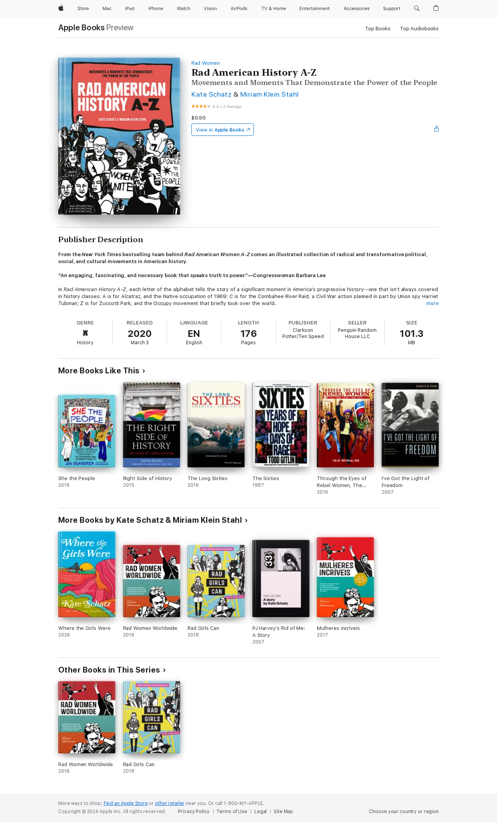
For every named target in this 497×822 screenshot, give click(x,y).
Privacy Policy (193, 811)
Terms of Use (231, 811)
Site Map (283, 811)
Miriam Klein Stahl (269, 94)
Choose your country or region (404, 811)
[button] (417, 8)
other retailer (169, 803)
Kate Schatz (211, 94)
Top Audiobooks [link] (419, 28)
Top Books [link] (378, 28)
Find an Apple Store (126, 803)
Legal (260, 811)
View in (220, 130)
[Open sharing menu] (437, 129)
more (432, 303)
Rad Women (205, 63)
